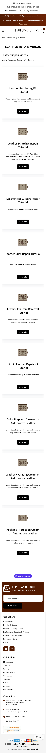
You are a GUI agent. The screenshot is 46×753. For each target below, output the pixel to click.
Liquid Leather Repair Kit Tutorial (23, 366)
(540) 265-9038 (12, 709)
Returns (6, 683)
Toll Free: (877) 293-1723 (16, 712)
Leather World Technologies (24, 744)
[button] (2, 30)
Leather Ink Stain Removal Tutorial (23, 310)
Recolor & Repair (10, 625)
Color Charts (8, 622)
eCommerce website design (19, 749)
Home (4, 38)
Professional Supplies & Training (16, 632)
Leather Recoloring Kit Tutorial (23, 90)
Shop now (23, 24)
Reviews (6, 686)
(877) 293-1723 (35, 10)
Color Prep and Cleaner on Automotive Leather (23, 421)
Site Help (7, 669)
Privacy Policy (9, 672)
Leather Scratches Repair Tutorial (23, 145)
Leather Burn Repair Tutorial (23, 254)
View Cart (7, 665)
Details (9, 16)
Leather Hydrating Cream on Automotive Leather (23, 476)
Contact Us (7, 676)
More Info (23, 111)
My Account (8, 662)
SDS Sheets (8, 690)
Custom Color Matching (12, 635)
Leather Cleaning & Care (13, 628)
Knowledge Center (10, 639)
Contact (6, 642)
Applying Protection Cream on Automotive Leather (23, 531)
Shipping (6, 679)
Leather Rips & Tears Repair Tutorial (23, 200)
